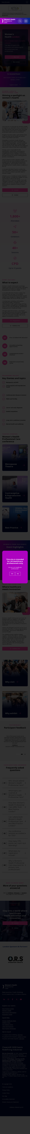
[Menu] (26, 21)
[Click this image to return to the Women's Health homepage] (8, 21)
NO (18, 573)
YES (12, 573)
